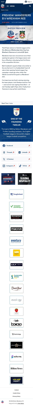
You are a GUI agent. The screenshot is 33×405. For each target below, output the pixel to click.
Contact (16, 390)
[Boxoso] (16, 323)
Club (2, 1)
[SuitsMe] (16, 356)
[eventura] (16, 241)
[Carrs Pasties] (16, 252)
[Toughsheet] (16, 194)
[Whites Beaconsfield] (16, 311)
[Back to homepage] (2, 6)
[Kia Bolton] (16, 264)
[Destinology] (16, 334)
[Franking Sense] (16, 217)
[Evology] (16, 300)
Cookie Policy (16, 393)
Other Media (21, 403)
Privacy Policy (16, 396)
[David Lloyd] (16, 288)
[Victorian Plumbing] (16, 206)
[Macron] (16, 229)
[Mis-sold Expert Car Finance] (16, 380)
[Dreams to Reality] (16, 345)
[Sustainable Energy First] (16, 276)
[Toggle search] (30, 6)
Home (6, 10)
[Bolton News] (16, 368)
